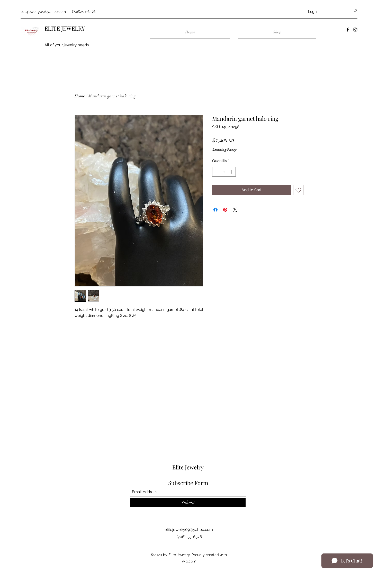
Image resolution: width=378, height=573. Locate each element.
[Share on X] (235, 210)
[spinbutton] (224, 172)
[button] (355, 10)
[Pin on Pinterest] (225, 210)
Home (80, 96)
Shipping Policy (224, 149)
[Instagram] (355, 29)
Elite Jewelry (188, 467)
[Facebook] (347, 29)
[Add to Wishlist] (298, 190)
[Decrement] (216, 172)
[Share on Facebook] (215, 210)
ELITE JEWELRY (64, 28)
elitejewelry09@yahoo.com (43, 12)
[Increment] (231, 172)
